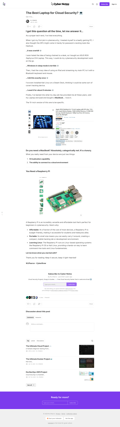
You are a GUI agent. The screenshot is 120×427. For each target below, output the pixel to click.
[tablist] (34, 317)
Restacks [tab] (38, 317)
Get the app (69, 418)
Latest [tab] (33, 341)
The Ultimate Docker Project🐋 (39, 359)
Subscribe (104, 4)
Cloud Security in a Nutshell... (35, 375)
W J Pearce (33, 20)
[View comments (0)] (34, 26)
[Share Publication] (97, 4)
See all (29, 385)
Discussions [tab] (40, 341)
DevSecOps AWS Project (36, 372)
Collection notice (71, 414)
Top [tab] (28, 341)
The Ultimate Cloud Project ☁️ (39, 346)
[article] (60, 350)
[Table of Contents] (2, 213)
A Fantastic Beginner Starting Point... (38, 349)
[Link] (23, 31)
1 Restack (47, 297)
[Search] (93, 4)
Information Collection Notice (59, 290)
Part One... (29, 362)
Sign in (114, 4)
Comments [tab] (30, 317)
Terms (63, 414)
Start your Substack (55, 418)
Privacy (58, 414)
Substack (51, 423)
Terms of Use (69, 288)
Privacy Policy (74, 290)
